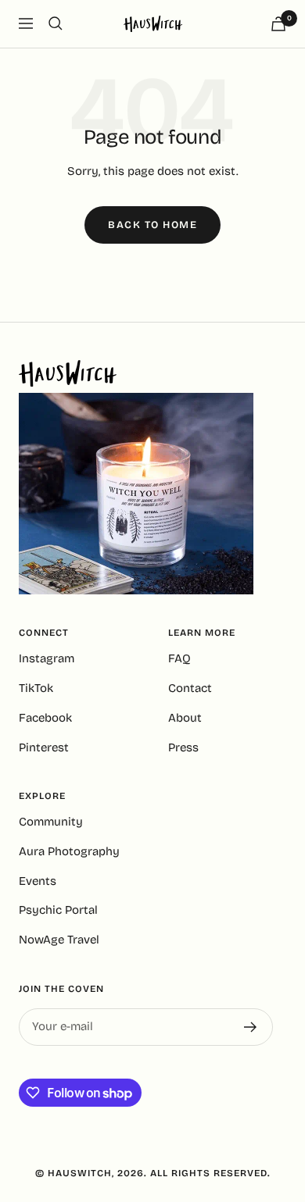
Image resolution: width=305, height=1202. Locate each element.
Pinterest (44, 747)
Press (183, 747)
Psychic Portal (58, 910)
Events (37, 881)
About (185, 718)
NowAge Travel (59, 940)
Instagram (46, 658)
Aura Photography (69, 851)
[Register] (250, 1027)
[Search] (55, 23)
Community (51, 822)
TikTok (36, 688)
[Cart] (278, 23)
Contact (190, 688)
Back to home (152, 225)
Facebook (45, 718)
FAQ (179, 658)
